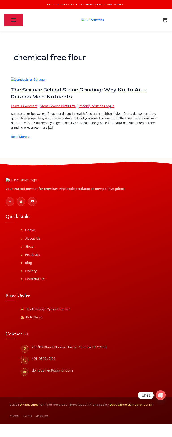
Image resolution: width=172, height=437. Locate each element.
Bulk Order (34, 317)
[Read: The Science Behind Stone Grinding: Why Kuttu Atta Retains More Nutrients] (28, 79)
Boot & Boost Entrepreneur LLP (131, 405)
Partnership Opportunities (48, 309)
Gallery (31, 271)
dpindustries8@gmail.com (52, 370)
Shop (29, 246)
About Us (32, 238)
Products (32, 254)
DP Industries (29, 405)
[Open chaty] (161, 395)
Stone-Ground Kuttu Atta (58, 106)
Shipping (41, 416)
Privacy (14, 416)
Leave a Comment (24, 106)
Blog (28, 262)
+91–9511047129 (43, 359)
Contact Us (34, 279)
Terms (27, 416)
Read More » (20, 136)
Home (30, 230)
